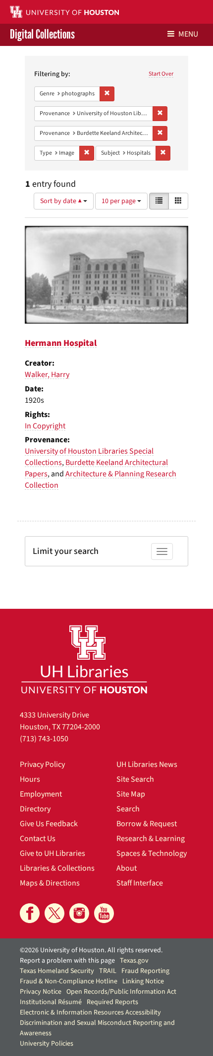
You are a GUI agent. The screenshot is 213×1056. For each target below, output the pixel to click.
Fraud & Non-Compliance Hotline (68, 981)
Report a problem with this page (67, 961)
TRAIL (107, 971)
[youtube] (104, 913)
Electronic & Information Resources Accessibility (90, 1012)
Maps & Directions (50, 883)
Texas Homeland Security (57, 971)
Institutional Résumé (51, 1002)
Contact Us (37, 838)
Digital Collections (42, 35)
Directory (35, 808)
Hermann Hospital (61, 343)
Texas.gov (134, 961)
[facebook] (30, 913)
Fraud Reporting (145, 971)
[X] (54, 913)
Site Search (135, 779)
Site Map (130, 794)
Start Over (161, 74)
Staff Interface (139, 883)
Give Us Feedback (49, 823)
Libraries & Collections (57, 868)
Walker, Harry (47, 374)
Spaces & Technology (151, 853)
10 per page (119, 201)
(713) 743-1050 (44, 738)
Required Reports (112, 1002)
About (126, 868)
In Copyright (45, 426)
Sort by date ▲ (61, 201)
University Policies (46, 1044)
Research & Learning (150, 838)
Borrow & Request (146, 823)
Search (128, 808)
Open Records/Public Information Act (121, 992)
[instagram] (79, 913)
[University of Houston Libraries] (84, 659)
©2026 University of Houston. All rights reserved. (91, 950)
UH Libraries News (146, 764)
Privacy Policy (42, 764)
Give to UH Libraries (52, 853)
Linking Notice (143, 981)
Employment (41, 794)
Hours (30, 779)
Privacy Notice (40, 992)
